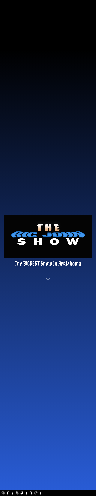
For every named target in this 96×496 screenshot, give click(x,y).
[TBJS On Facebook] (7, 492)
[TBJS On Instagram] (17, 492)
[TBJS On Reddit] (36, 492)
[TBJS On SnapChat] (40, 492)
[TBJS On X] (3, 492)
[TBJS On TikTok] (12, 492)
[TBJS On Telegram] (31, 492)
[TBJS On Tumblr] (26, 492)
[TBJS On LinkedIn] (21, 492)
